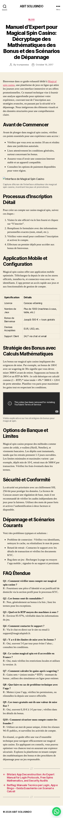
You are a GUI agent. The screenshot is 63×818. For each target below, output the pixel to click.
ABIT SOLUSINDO (31, 6)
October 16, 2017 (44, 64)
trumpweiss (23, 64)
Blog (31, 19)
